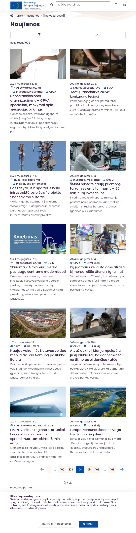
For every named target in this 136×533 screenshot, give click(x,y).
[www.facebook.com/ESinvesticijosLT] (66, 482)
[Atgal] (42, 469)
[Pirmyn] (121, 469)
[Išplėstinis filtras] (39, 35)
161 (112, 469)
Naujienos (33, 16)
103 (71, 469)
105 (89, 469)
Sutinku (88, 524)
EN (124, 5)
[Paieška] (51, 4)
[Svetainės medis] (70, 482)
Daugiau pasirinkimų (56, 524)
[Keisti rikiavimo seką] (97, 35)
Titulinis (18, 16)
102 (62, 469)
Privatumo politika (21, 487)
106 (97, 469)
